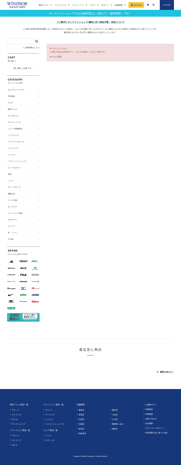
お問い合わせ (151, 418)
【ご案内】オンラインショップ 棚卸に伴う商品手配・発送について (90, 22)
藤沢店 (115, 410)
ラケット (15, 410)
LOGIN (167, 5)
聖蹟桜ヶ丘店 (117, 423)
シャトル (49, 419)
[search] (36, 41)
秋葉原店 (82, 433)
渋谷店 (81, 419)
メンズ (48, 435)
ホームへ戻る (56, 56)
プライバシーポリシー (155, 428)
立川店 (115, 419)
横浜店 (81, 410)
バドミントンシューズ (54, 423)
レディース (50, 440)
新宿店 (81, 414)
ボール (15, 419)
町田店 (81, 428)
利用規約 (149, 409)
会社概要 (149, 423)
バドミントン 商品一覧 (53, 404)
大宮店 (115, 414)
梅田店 (115, 428)
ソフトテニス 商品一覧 (20, 430)
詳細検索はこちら (32, 47)
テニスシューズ (18, 423)
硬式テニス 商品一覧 (19, 404)
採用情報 (149, 414)
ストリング (16, 414)
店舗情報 (81, 404)
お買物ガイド (151, 404)
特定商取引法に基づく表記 (157, 432)
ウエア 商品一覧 (50, 430)
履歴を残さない (167, 371)
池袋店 (81, 423)
